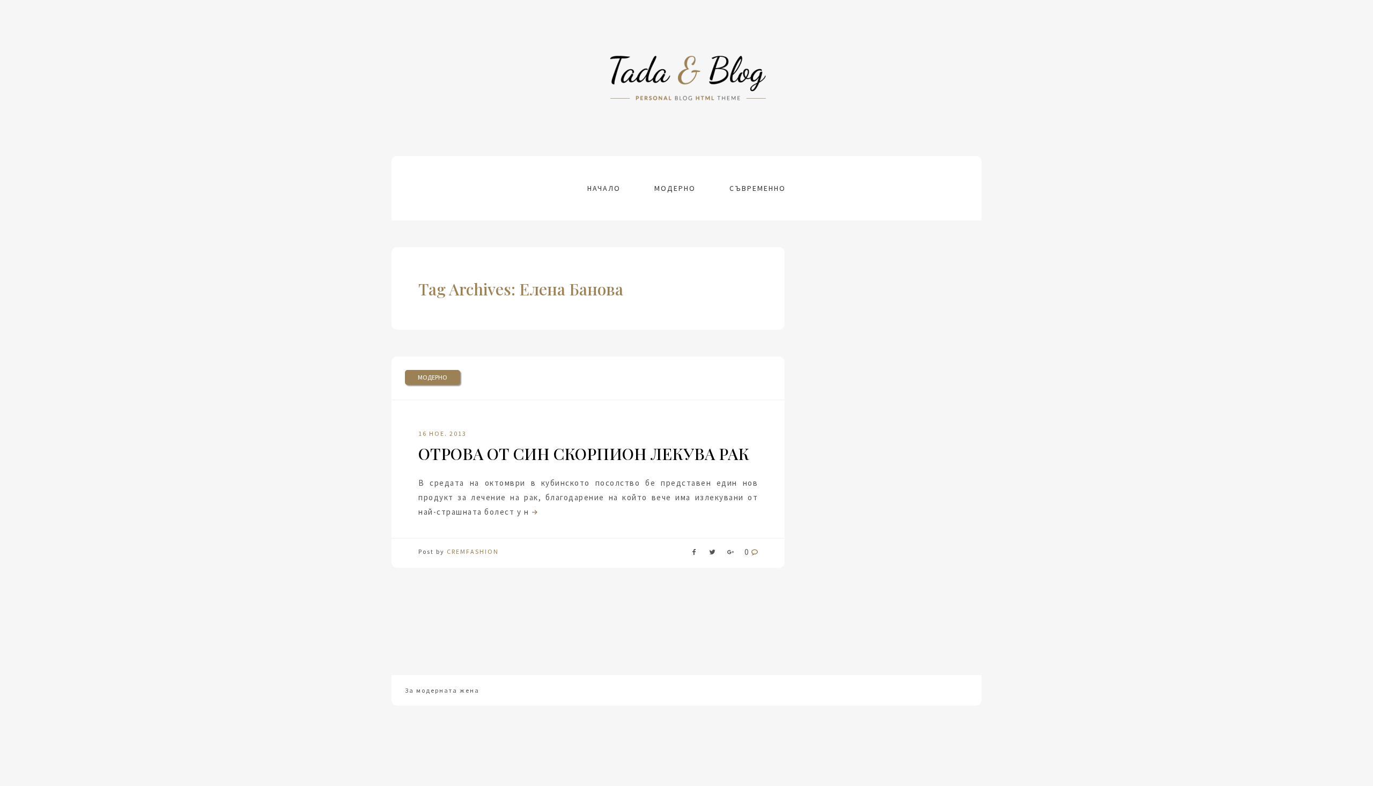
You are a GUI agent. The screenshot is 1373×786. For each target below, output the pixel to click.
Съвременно (757, 188)
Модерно (675, 188)
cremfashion (473, 551)
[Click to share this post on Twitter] (712, 554)
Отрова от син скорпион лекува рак (583, 453)
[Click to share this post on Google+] (730, 554)
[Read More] (533, 512)
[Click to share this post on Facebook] (694, 554)
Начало (604, 188)
